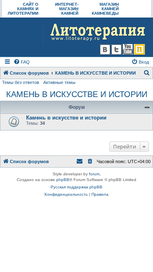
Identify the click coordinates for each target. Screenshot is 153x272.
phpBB (62, 179)
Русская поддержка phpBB (76, 187)
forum (94, 174)
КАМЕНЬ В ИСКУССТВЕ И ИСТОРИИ (76, 94)
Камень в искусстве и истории (66, 118)
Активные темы (59, 82)
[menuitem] (21, 62)
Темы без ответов (20, 82)
